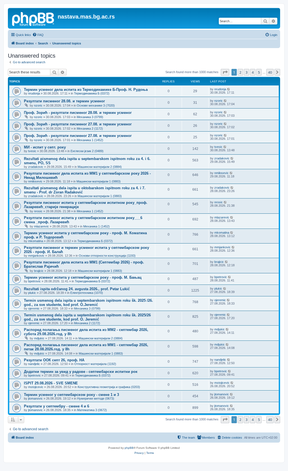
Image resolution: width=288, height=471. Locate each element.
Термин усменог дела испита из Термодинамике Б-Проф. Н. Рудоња (86, 89)
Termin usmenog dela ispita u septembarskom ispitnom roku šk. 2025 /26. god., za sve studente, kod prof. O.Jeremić (88, 302)
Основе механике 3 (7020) (96, 105)
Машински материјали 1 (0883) (98, 181)
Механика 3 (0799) (90, 117)
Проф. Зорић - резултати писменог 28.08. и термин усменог (78, 113)
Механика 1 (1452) (90, 140)
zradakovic (35, 166)
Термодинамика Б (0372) (91, 93)
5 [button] (259, 72)
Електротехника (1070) (86, 292)
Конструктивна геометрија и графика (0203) (109, 387)
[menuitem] (38, 34)
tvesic (32, 151)
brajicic (39, 270)
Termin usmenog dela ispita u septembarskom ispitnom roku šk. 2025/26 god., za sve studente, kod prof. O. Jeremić (87, 317)
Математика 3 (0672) (92, 410)
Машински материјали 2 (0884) (100, 166)
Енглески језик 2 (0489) (87, 151)
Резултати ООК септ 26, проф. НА (54, 360)
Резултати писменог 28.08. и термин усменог (64, 101)
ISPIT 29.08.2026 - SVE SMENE (51, 383)
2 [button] (240, 72)
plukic (32, 292)
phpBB (129, 447)
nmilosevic (35, 181)
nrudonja (34, 93)
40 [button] (270, 72)
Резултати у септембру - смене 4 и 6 (56, 406)
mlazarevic (41, 226)
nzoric (38, 105)
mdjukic (39, 338)
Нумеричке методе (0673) (95, 398)
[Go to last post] (229, 89)
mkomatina (35, 241)
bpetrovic (34, 281)
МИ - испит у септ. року (45, 147)
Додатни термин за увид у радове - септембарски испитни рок (81, 371)
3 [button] (247, 72)
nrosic (38, 211)
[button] (225, 72)
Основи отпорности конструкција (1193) (107, 255)
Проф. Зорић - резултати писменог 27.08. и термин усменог (78, 124)
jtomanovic (35, 398)
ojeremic (34, 308)
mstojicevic (35, 387)
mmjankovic (36, 255)
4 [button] (253, 72)
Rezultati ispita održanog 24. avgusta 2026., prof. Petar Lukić (77, 289)
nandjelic (34, 364)
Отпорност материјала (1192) (95, 364)
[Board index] (33, 18)
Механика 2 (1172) (90, 128)
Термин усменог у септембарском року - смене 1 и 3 (71, 395)
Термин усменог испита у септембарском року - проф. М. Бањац (82, 277)
